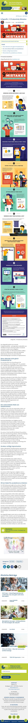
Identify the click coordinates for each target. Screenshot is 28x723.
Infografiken (19, 561)
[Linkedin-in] (10, 717)
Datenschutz (21, 721)
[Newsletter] (3, 530)
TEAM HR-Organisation (15, 657)
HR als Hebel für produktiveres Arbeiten (12, 53)
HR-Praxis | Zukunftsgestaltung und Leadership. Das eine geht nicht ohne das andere (13, 594)
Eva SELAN (12, 629)
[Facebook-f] (18, 717)
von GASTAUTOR (20, 22)
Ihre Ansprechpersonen (14, 689)
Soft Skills (25, 16)
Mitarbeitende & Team (19, 618)
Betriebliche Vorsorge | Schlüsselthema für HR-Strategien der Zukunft (13, 622)
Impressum (14, 721)
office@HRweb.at (14, 687)
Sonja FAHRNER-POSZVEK (14, 601)
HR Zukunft (22, 590)
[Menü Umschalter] (2, 13)
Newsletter (8, 529)
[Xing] (14, 717)
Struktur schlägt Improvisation (10, 50)
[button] (4, 566)
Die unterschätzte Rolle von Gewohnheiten (13, 48)
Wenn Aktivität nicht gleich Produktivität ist (13, 46)
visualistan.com (16, 59)
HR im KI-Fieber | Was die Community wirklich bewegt (13, 649)
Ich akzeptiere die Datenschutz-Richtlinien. (11, 674)
